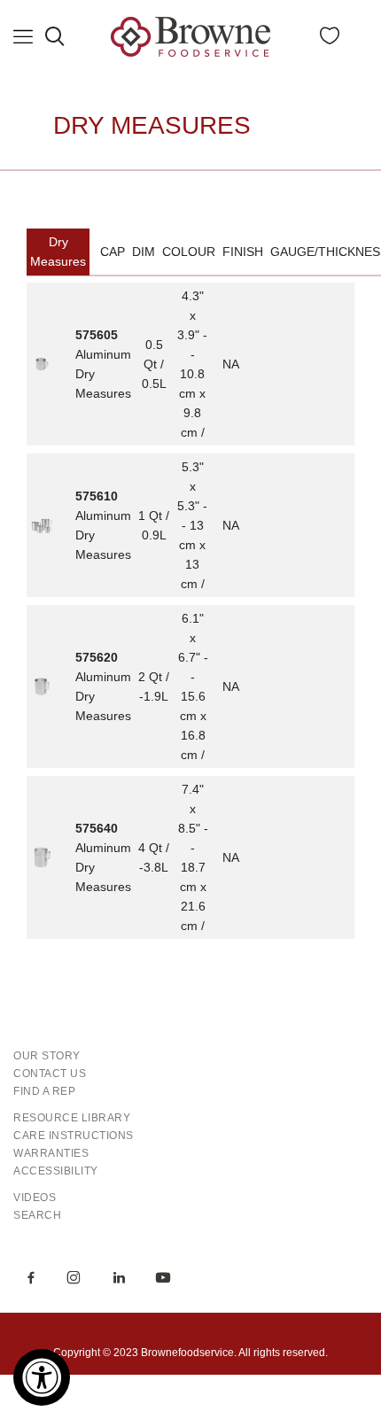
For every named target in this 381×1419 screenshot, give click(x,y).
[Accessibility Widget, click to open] (41, 1377)
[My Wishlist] (329, 39)
